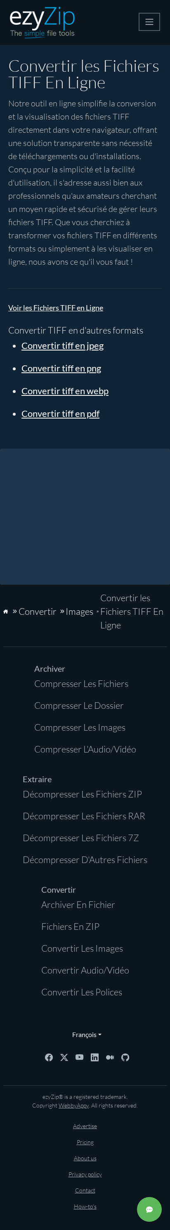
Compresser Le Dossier (79, 705)
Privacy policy (85, 1174)
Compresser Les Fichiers (81, 683)
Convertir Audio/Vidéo (85, 970)
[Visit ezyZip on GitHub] (125, 1056)
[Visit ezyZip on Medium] (110, 1056)
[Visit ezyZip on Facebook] (49, 1056)
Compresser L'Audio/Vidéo (85, 749)
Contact (85, 1190)
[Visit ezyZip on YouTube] (79, 1056)
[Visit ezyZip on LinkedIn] (95, 1056)
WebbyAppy (74, 1105)
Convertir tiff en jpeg (62, 345)
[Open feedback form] (149, 1209)
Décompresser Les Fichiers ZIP (82, 794)
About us (85, 1158)
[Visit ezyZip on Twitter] (64, 1056)
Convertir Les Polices (81, 991)
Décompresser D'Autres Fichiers (85, 859)
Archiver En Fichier (78, 904)
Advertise (85, 1125)
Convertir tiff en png (61, 368)
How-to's (85, 1206)
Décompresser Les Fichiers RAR (84, 815)
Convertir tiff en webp (65, 390)
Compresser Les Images (79, 727)
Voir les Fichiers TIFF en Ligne (55, 307)
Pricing (85, 1141)
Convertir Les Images (82, 948)
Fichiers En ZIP (70, 926)
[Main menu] (149, 22)
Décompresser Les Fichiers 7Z (81, 837)
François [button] (82, 1034)
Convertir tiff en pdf (60, 413)
